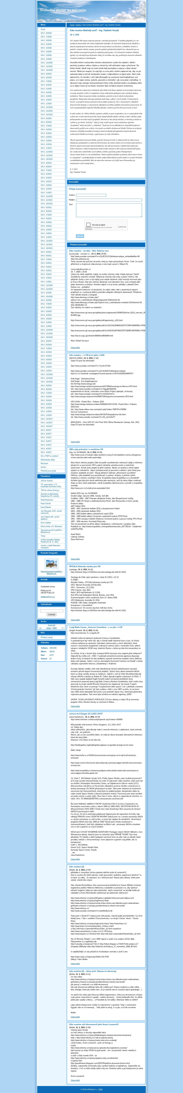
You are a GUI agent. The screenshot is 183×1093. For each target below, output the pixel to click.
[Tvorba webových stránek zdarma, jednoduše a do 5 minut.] (97, 1089)
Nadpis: (72, 200)
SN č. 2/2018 (46, 411)
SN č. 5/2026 (46, 44)
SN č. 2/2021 (46, 278)
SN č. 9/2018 (46, 385)
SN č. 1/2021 (46, 282)
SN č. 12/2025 (47, 63)
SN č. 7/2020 (46, 304)
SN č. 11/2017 (46, 423)
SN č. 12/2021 (47, 241)
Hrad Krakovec (47, 500)
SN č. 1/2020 (46, 326)
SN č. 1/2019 (46, 371)
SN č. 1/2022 (46, 237)
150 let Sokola (47, 481)
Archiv (78, 25)
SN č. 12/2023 (47, 152)
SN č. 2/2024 (46, 144)
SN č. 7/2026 (46, 37)
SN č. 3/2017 (46, 452)
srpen (48, 628)
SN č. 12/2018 (47, 374)
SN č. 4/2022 (46, 226)
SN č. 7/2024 (46, 126)
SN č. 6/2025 (46, 85)
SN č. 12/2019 (47, 330)
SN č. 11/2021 (46, 244)
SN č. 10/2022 (47, 204)
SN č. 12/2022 (47, 196)
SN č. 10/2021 (47, 248)
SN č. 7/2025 (46, 81)
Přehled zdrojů (47, 637)
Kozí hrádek (46, 523)
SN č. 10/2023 (47, 159)
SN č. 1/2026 (46, 59)
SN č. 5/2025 (46, 89)
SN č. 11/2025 (46, 66)
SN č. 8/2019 (46, 345)
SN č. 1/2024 (46, 148)
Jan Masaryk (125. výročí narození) (51, 512)
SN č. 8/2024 (46, 122)
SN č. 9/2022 (46, 207)
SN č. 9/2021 (46, 252)
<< (40, 628)
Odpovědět (75, 348)
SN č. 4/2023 (46, 181)
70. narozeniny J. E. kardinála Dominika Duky (51, 485)
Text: (71, 204)
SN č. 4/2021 (46, 270)
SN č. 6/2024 (46, 129)
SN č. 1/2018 (46, 415)
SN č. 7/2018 (46, 393)
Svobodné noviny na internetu (63, 10)
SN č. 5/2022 (46, 222)
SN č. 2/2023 (46, 189)
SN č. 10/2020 (47, 296)
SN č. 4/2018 (46, 404)
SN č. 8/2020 (46, 293)
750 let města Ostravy (50, 490)
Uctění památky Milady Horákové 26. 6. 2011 (50, 541)
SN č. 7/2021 (46, 259)
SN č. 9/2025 (46, 74)
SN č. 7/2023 (46, 170)
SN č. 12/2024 (47, 107)
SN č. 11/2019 (46, 334)
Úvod (72, 25)
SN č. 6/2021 (46, 263)
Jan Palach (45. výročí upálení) (50, 518)
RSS (101, 1089)
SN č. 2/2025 (46, 100)
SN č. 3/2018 (46, 408)
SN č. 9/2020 (46, 300)
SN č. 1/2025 (46, 103)
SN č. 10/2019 (47, 337)
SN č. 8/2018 (46, 389)
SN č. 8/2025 (46, 77)
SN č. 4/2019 (46, 359)
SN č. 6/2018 (46, 397)
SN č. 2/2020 (46, 322)
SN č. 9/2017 (46, 430)
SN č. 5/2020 (46, 311)
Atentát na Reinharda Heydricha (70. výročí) (50, 495)
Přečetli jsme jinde (48, 471)
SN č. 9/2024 (46, 118)
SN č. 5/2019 (46, 356)
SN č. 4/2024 (46, 137)
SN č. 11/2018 (46, 378)
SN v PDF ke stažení (49, 456)
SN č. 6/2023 (46, 174)
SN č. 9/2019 (46, 341)
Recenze (44, 463)
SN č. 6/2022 (46, 218)
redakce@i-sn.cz (48, 597)
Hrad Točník (46, 503)
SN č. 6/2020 (46, 308)
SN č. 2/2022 (46, 233)
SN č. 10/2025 (47, 70)
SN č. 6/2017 (46, 441)
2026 (55, 628)
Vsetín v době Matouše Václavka (50, 546)
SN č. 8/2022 (46, 211)
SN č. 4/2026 (46, 48)
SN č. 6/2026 (46, 40)
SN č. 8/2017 (46, 434)
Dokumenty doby (48, 460)
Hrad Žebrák (46, 507)
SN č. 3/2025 (46, 96)
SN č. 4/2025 (46, 92)
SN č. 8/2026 (46, 33)
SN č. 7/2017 (46, 437)
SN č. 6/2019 (46, 352)
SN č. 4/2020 (46, 315)
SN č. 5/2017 (46, 445)
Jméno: (72, 195)
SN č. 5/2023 (46, 178)
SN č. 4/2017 (46, 449)
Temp (43, 536)
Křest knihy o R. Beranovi (51, 526)
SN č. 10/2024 (47, 115)
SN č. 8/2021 (46, 256)
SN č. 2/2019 (46, 367)
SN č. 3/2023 (46, 185)
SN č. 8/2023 (46, 167)
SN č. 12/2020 (47, 285)
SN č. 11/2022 (46, 200)
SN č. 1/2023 (46, 193)
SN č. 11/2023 (46, 155)
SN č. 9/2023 (46, 163)
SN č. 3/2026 (46, 52)
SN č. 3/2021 (46, 274)
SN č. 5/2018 (46, 400)
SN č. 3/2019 (46, 363)
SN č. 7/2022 (46, 215)
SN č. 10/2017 (47, 426)
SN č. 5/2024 (46, 133)
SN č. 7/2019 (46, 348)
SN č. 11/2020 (46, 289)
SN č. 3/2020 (46, 319)
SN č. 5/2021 (46, 267)
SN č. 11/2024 (46, 111)
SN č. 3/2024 (46, 141)
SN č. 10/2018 (47, 382)
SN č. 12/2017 (47, 419)
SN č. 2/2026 (46, 55)
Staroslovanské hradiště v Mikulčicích (51, 531)
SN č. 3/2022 (46, 230)
